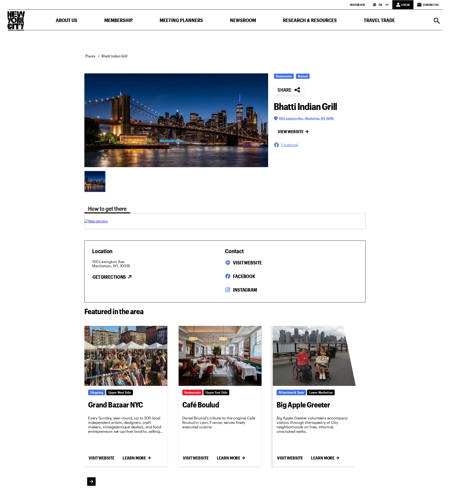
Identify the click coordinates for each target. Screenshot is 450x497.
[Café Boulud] (220, 356)
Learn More (134, 457)
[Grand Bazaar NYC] (125, 356)
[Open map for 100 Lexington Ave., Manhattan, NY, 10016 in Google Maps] (96, 221)
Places (90, 56)
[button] (66, 21)
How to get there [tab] (107, 208)
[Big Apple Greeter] (314, 356)
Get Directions (109, 277)
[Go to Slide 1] (96, 181)
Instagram (245, 290)
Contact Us (431, 4)
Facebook (244, 276)
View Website (291, 131)
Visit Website (247, 262)
